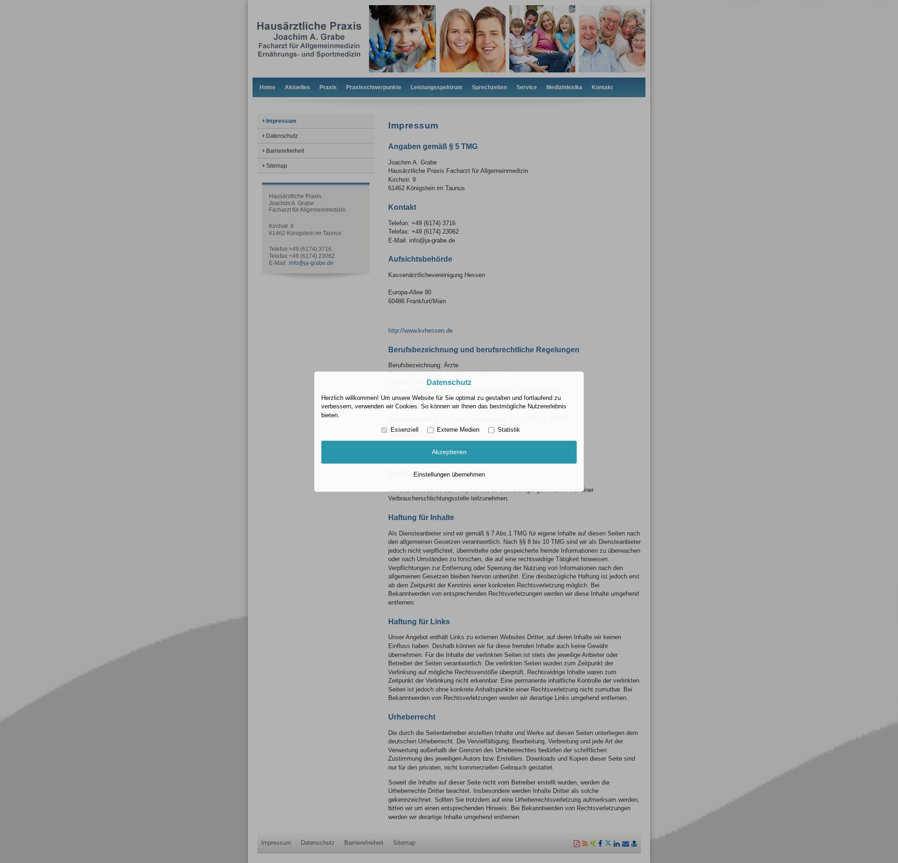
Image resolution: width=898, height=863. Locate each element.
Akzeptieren (449, 452)
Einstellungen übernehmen (449, 474)
